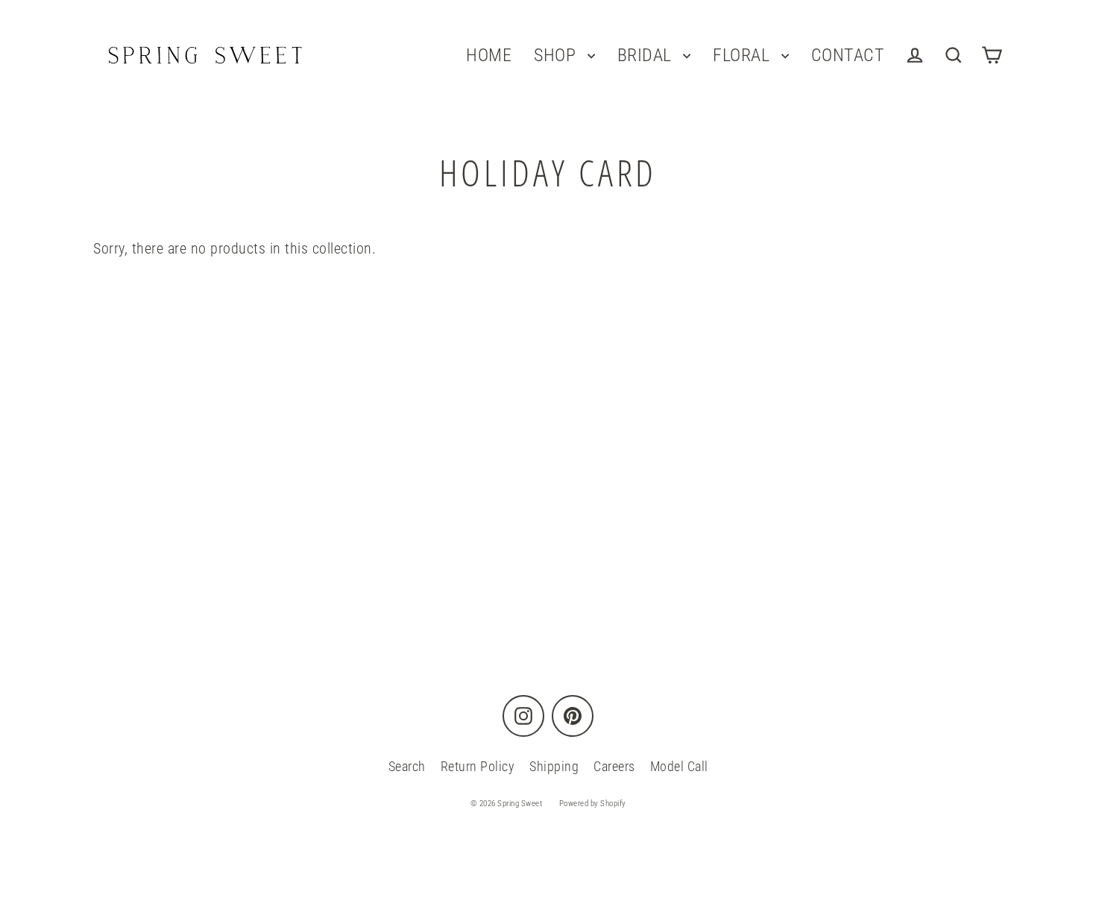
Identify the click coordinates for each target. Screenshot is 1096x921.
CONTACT (848, 55)
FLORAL (743, 55)
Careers (614, 766)
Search (407, 766)
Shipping (554, 766)
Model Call (679, 766)
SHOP (557, 55)
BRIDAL (646, 55)
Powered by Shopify (592, 803)
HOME (488, 55)
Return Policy (478, 766)
